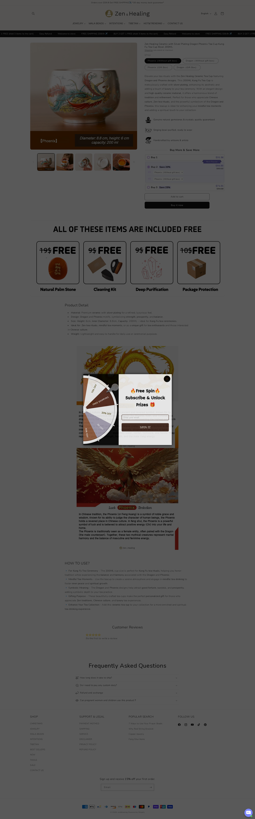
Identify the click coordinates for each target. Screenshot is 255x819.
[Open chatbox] (248, 813)
